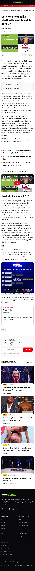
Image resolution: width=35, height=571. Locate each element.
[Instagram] (13, 509)
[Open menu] (2, 2)
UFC (20, 520)
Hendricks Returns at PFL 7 (13, 88)
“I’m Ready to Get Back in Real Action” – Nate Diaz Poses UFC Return (17, 164)
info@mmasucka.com (25, 537)
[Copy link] (10, 55)
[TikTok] (17, 509)
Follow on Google (28, 55)
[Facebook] (9, 509)
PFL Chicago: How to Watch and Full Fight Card (17, 158)
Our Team (4, 540)
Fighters (3, 525)
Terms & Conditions (6, 554)
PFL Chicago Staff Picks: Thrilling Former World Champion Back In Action (17, 152)
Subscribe (28, 349)
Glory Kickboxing (23, 525)
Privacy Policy (5, 548)
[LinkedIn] (4, 323)
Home (3, 10)
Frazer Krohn (7, 28)
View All (29, 362)
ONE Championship (24, 523)
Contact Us (4, 543)
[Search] (33, 2)
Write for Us (4, 545)
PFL (3, 330)
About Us (4, 537)
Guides (3, 528)
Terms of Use (18, 565)
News (8, 10)
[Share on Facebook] (2, 55)
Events (3, 523)
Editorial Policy (5, 551)
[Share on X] (6, 55)
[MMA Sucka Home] (17, 2)
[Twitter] (6, 323)
